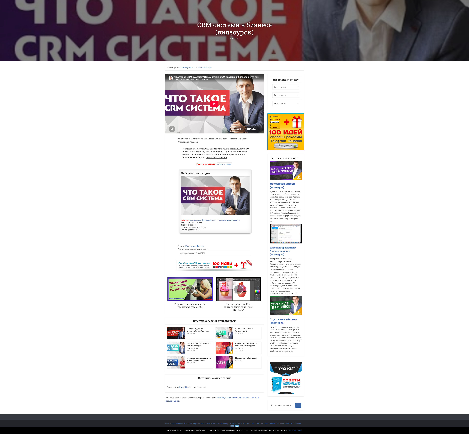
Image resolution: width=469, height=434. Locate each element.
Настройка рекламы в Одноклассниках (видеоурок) (283, 251)
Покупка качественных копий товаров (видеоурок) (198, 345)
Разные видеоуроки (192, 423)
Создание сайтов (208, 423)
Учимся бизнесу (204, 67)
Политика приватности (266, 423)
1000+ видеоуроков (187, 67)
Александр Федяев (195, 246)
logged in (183, 387)
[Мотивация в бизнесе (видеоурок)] (286, 170)
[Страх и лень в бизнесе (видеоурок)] (286, 305)
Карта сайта (250, 423)
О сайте (232, 423)
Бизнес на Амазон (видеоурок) (244, 329)
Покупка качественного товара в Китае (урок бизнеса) (247, 345)
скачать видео (224, 164)
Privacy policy (297, 430)
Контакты (241, 423)
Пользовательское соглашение (288, 423)
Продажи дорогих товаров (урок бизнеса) (198, 329)
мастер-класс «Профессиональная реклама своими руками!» (215, 220)
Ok (290, 430)
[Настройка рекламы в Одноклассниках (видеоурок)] (286, 233)
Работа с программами (174, 423)
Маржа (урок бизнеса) (246, 358)
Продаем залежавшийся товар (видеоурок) (199, 359)
